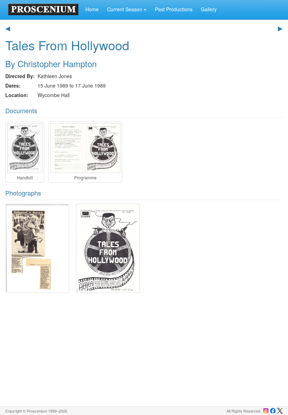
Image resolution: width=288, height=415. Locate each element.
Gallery (209, 9)
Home (92, 9)
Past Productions (173, 9)
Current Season (125, 9)
